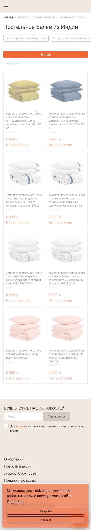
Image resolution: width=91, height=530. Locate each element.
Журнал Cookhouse (20, 473)
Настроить (46, 511)
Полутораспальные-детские (26, 38)
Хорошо (45, 519)
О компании (14, 459)
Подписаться (56, 416)
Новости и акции (17, 466)
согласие (21, 426)
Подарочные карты (20, 480)
